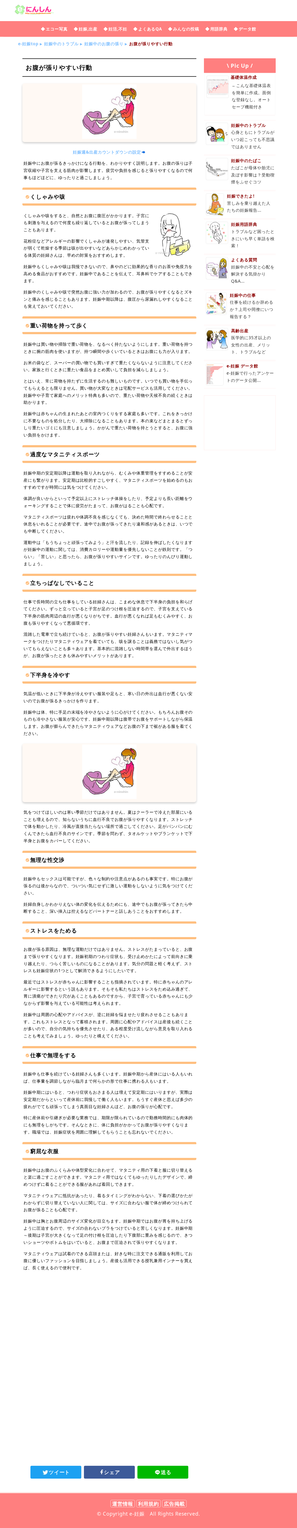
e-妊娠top (28, 44)
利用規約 (148, 1503)
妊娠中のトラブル (61, 44)
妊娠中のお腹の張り (103, 44)
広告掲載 (174, 1503)
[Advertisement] (109, 1310)
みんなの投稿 (186, 29)
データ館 (247, 29)
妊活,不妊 (117, 29)
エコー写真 (57, 29)
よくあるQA (150, 29)
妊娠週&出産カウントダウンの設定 (107, 152)
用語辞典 (219, 29)
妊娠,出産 (88, 29)
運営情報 (122, 1503)
